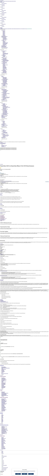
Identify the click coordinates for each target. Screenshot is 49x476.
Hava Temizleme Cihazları (4, 83)
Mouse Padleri (4, 66)
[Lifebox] (24, 460)
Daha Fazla (1, 250)
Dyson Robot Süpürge (4, 409)
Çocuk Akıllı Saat (3, 386)
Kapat (1, 194)
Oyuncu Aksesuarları (4, 109)
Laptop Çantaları (4, 68)
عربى (2, 452)
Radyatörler (4, 85)
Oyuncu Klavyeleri (5, 110)
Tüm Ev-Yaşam (3, 137)
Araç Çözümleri (3, 134)
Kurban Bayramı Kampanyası (5, 430)
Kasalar (4, 54)
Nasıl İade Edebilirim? (4, 393)
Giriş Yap (1, 2)
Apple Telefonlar (3, 30)
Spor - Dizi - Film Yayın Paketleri (6, 107)
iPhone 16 (4, 31)
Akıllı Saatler (4, 37)
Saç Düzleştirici (3, 387)
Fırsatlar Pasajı (3, 427)
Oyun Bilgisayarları (4, 382)
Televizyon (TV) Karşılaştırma (5, 395)
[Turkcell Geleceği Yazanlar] (24, 467)
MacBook (4, 55)
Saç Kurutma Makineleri (5, 90)
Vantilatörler (4, 84)
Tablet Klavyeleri (5, 71)
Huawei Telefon (3, 410)
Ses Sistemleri (3, 124)
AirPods (4, 41)
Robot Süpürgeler (5, 77)
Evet (2, 200)
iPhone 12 (3, 444)
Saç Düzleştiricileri (5, 91)
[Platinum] (24, 457)
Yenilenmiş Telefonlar (4, 46)
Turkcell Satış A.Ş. (2, 173)
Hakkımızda (2, 365)
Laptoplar (4, 56)
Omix (2, 419)
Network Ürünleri (5, 62)
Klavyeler (4, 64)
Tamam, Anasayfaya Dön (3, 212)
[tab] (2, 215)
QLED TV (4, 123)
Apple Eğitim (3, 426)
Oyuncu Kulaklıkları (5, 111)
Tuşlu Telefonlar (3, 45)
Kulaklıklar (3, 385)
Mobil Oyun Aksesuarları (5, 113)
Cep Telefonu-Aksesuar (2, 28)
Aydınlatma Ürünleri (5, 132)
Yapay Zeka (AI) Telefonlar (4, 36)
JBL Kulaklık (3, 399)
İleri (1, 186)
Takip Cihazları (4, 39)
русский (2, 453)
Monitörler (4, 63)
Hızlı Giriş (1, 142)
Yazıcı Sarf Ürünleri (5, 69)
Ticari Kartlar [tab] (1, 280)
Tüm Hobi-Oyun (3, 117)
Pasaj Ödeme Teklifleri (4, 431)
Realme (2, 420)
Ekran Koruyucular (4, 146)
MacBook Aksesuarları (4, 59)
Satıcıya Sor (1, 257)
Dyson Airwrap (3, 446)
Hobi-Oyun (19, 28)
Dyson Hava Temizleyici (4, 403)
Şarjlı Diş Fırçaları (5, 94)
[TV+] (24, 459)
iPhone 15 (4, 32)
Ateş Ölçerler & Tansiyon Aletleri (5, 97)
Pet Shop (3, 133)
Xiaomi (2, 421)
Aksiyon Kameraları (5, 114)
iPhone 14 (3, 441)
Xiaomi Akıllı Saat (4, 407)
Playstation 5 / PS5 (5, 104)
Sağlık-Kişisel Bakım (16, 28)
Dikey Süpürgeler (5, 78)
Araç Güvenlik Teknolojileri (6, 135)
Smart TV (4, 121)
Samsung (3, 415)
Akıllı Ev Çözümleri (4, 131)
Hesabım (3, 2)
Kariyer (2, 368)
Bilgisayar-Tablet (7, 28)
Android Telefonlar (4, 378)
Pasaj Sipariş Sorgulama (4, 394)
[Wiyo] (24, 466)
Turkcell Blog (3, 371)
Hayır (0, 200)
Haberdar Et (10, 192)
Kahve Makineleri (3, 384)
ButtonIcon (1, 193)
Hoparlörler (4, 65)
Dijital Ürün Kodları (4, 105)
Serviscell (4, 136)
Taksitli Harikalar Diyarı (4, 433)
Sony (2, 422)
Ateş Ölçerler (4, 98)
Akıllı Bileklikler (4, 38)
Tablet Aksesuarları (4, 70)
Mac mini (4, 51)
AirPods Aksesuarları (5, 43)
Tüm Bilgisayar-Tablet (4, 72)
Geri (0, 186)
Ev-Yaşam (26, 28)
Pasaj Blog (3, 370)
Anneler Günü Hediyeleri (4, 432)
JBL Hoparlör (3, 405)
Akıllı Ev (3, 372)
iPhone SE (4, 35)
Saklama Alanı (4, 108)
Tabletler (2, 57)
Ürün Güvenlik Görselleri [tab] (3, 301)
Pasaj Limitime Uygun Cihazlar (3, 275)
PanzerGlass (1, 164)
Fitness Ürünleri (4, 130)
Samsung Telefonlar (4, 398)
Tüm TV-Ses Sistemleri (4, 126)
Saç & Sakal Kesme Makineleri (6, 93)
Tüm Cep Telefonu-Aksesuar (5, 47)
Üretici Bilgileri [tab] (2, 300)
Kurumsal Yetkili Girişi (2, 143)
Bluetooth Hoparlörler (5, 125)
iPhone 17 (3, 437)
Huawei (2, 417)
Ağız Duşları (4, 95)
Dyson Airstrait (3, 447)
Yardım (1, 390)
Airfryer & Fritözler (5, 80)
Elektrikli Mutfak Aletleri (4, 79)
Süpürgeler (3, 76)
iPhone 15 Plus (3, 439)
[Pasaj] (1, 1)
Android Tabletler (5, 58)
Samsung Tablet (3, 400)
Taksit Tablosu (47, 181)
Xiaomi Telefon (3, 406)
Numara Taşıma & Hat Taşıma (5, 373)
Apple (2, 414)
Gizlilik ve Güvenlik (4, 369)
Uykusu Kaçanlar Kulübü (4, 428)
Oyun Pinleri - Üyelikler (5, 106)
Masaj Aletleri (3, 99)
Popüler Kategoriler (3, 376)
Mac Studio (4, 52)
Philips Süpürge (3, 402)
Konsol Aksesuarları (5, 112)
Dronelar (2, 115)
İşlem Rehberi (3, 392)
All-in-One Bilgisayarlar (5, 53)
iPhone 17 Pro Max (4, 438)
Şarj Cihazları (4, 44)
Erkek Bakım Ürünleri (4, 92)
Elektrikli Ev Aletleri (11, 28)
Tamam (1, 203)
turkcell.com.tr (1, 0)
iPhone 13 (4, 33)
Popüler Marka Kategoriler (4, 397)
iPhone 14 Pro (3, 442)
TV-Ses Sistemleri (23, 28)
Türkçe (2, 451)
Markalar (1, 413)
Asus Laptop (3, 408)
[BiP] (24, 458)
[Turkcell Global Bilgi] (24, 465)
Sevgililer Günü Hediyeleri (4, 429)
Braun (2, 416)
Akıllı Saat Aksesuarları (5, 42)
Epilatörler (4, 96)
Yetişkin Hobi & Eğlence (4, 116)
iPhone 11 (4, 34)
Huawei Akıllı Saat (4, 404)
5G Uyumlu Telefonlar (4, 379)
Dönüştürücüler (4, 67)
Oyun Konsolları (3, 103)
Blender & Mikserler (5, 81)
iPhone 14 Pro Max (4, 443)
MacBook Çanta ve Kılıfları (6, 60)
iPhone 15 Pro (3, 440)
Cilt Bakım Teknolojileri (4, 89)
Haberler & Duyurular (4, 367)
